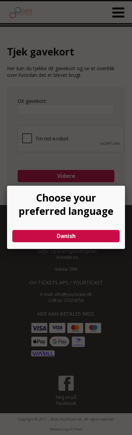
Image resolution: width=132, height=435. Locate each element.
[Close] (125, 185)
